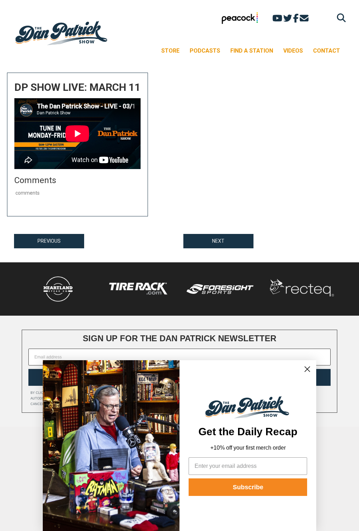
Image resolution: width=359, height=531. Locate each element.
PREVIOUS (49, 241)
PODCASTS (205, 50)
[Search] (339, 18)
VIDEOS (293, 50)
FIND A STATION (251, 50)
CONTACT (326, 50)
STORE (170, 50)
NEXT (218, 241)
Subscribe (248, 487)
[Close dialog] (307, 369)
